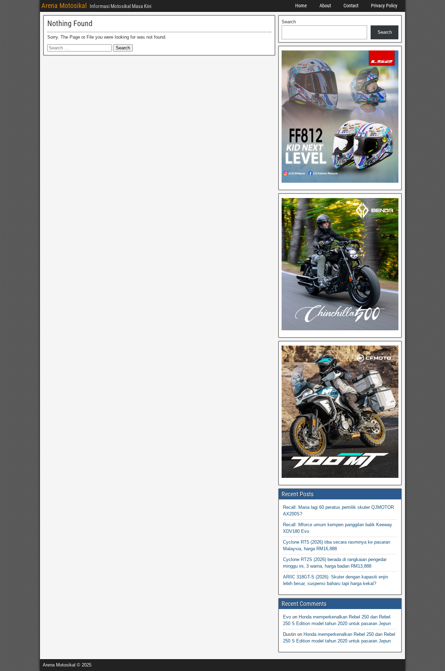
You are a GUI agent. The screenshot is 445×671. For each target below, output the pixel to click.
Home (301, 5)
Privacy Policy (384, 5)
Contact (350, 5)
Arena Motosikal (64, 5)
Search (289, 21)
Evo (287, 616)
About (325, 5)
